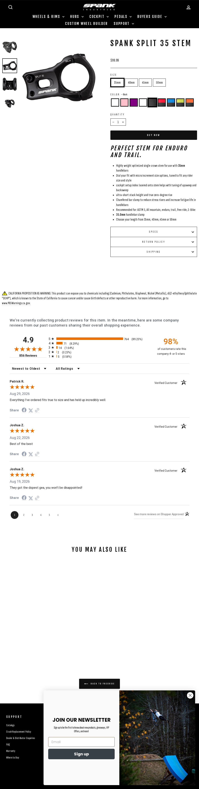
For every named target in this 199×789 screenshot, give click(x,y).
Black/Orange (190, 102)
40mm (131, 83)
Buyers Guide (150, 16)
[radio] (99, 338)
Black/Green (180, 102)
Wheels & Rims (47, 16)
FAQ (8, 744)
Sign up (81, 754)
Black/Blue (171, 102)
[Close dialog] (190, 695)
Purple (134, 102)
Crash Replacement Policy (18, 732)
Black (152, 102)
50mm (159, 83)
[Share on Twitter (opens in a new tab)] (30, 410)
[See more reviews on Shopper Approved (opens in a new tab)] (37, 410)
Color (118, 94)
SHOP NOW (25, 631)
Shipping (154, 251)
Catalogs (10, 725)
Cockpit (97, 16)
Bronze (115, 102)
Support (122, 23)
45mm (145, 83)
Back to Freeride (102, 683)
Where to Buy (12, 757)
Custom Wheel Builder (86, 23)
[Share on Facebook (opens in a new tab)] (24, 410)
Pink (124, 102)
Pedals (121, 16)
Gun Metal (143, 102)
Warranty (10, 751)
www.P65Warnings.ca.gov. (16, 303)
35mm (117, 83)
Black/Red (162, 102)
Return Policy (153, 241)
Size (113, 74)
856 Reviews (33, 355)
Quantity (117, 114)
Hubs (75, 16)
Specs (153, 231)
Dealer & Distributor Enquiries (20, 738)
